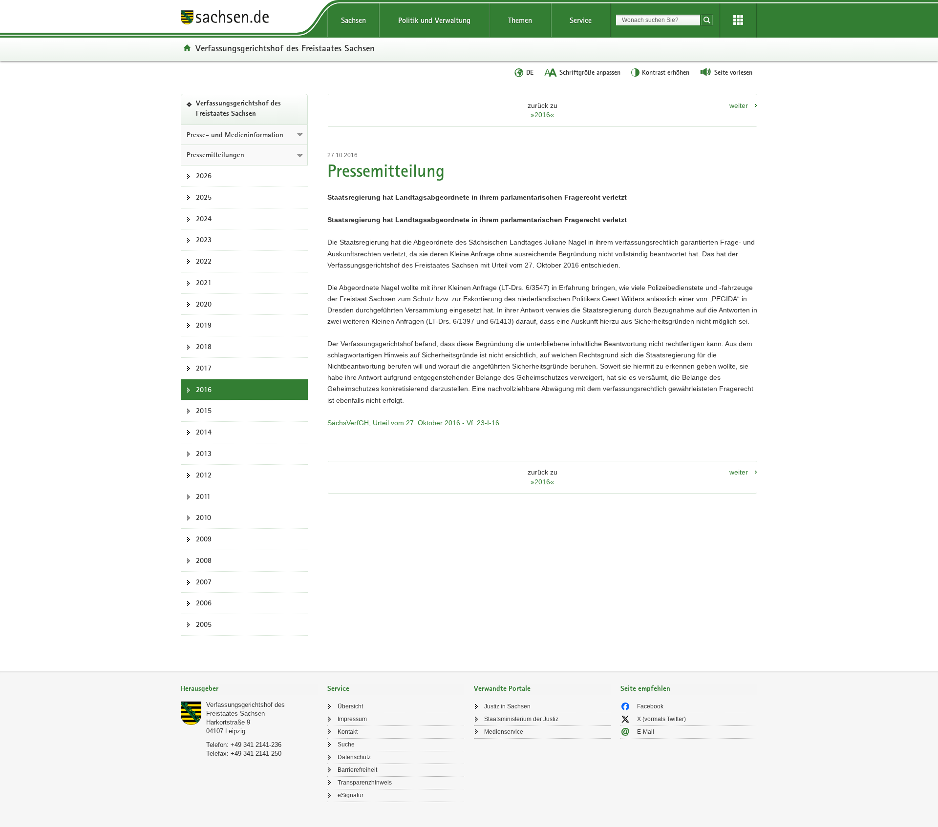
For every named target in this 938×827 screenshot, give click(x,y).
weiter (738, 105)
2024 (204, 218)
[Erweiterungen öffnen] (738, 20)
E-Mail (645, 731)
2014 (204, 432)
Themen (520, 20)
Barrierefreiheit (357, 769)
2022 (204, 261)
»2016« (542, 115)
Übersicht (350, 706)
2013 (204, 453)
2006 (204, 603)
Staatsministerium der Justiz (521, 719)
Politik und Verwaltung (434, 20)
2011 (203, 496)
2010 (203, 517)
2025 (204, 197)
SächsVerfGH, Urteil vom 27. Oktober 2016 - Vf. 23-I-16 (413, 423)
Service (581, 20)
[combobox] (658, 20)
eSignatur (350, 795)
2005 (204, 624)
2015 (204, 410)
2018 (204, 346)
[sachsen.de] (249, 18)
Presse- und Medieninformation (235, 134)
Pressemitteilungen (215, 154)
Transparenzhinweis (365, 782)
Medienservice (503, 731)
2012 (204, 475)
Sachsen (353, 20)
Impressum (352, 719)
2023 (204, 239)
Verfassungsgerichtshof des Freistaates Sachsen (285, 48)
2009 (204, 539)
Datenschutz (354, 757)
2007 (204, 582)
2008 (204, 560)
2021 (204, 282)
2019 (204, 325)
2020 (204, 304)
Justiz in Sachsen (507, 706)
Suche (346, 744)
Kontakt (348, 731)
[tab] (249, 689)
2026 (204, 175)
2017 (204, 368)
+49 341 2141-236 (256, 744)
